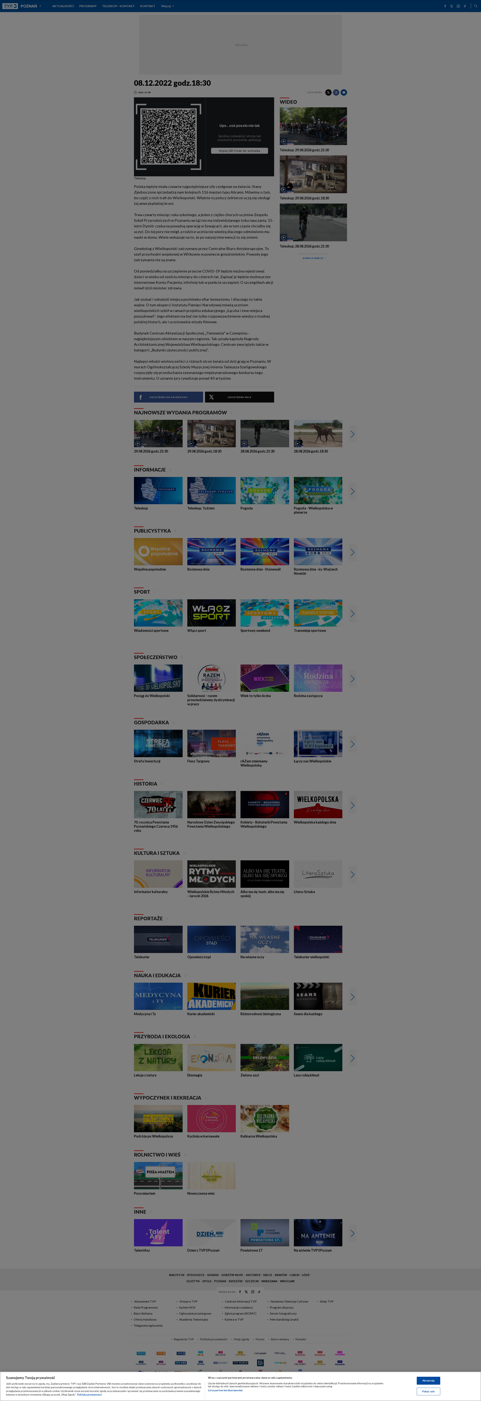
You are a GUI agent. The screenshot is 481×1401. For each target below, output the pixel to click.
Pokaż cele (428, 1391)
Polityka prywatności (89, 1394)
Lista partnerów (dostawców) (225, 1390)
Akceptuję (428, 1380)
